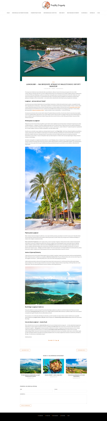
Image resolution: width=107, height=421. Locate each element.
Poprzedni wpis (81, 350)
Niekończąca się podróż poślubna (20, 12)
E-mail (56, 389)
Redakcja (53, 88)
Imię (21, 389)
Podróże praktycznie (36, 12)
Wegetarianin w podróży (73, 12)
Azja (53, 81)
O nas (98, 12)
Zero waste (62, 12)
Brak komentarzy (59, 88)
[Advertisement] (53, 24)
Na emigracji (84, 12)
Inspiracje (92, 12)
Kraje (8, 12)
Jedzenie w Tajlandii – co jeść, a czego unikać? (53, 374)
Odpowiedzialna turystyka (50, 12)
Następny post (25, 350)
